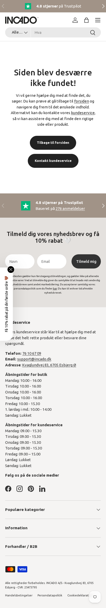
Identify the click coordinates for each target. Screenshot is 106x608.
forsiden (81, 101)
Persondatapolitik (50, 595)
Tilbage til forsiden (53, 142)
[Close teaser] (10, 269)
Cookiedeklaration (80, 595)
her (55, 288)
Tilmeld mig (86, 261)
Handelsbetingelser (18, 595)
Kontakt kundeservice (53, 160)
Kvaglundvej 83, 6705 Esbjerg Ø (49, 365)
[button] (86, 20)
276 (70, 208)
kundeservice (83, 112)
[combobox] (53, 32)
